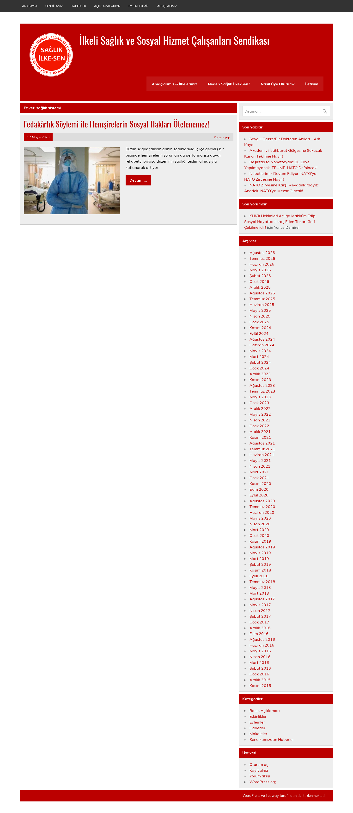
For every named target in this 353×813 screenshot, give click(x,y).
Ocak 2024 (259, 368)
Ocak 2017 (259, 622)
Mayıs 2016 (260, 650)
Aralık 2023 (260, 373)
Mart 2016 (259, 662)
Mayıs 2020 (260, 518)
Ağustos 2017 (262, 599)
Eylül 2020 (259, 495)
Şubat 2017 (260, 616)
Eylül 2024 (259, 333)
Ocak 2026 (259, 281)
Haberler (78, 6)
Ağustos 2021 (262, 443)
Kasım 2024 (260, 327)
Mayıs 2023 (260, 396)
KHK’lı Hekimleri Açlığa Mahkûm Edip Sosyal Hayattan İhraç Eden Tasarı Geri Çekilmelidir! (280, 221)
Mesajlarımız (167, 6)
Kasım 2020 (260, 483)
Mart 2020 (259, 529)
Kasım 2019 (260, 541)
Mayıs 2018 (260, 587)
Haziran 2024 (262, 345)
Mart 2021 (259, 472)
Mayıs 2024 (260, 350)
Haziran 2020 (262, 512)
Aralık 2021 (260, 431)
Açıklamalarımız (107, 6)
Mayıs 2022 (260, 414)
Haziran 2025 (262, 304)
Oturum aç (259, 764)
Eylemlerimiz (138, 6)
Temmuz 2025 (262, 298)
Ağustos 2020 (262, 500)
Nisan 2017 (260, 610)
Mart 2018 (259, 593)
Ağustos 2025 (262, 293)
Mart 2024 (259, 356)
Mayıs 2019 (260, 552)
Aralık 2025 (260, 287)
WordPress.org (263, 781)
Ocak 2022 (259, 425)
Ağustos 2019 (262, 547)
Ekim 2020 (259, 489)
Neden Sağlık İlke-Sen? (229, 84)
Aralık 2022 (260, 408)
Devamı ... (138, 180)
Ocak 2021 (259, 477)
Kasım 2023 (260, 379)
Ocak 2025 (259, 321)
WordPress (251, 796)
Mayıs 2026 (260, 269)
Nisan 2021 (260, 466)
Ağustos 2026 (262, 252)
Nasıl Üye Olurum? (277, 84)
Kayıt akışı (259, 770)
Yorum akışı (260, 776)
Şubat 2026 (260, 275)
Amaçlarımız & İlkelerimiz (174, 84)
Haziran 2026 (262, 264)
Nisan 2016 (260, 656)
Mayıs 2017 (260, 604)
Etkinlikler (258, 716)
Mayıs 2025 (260, 310)
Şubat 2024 (260, 362)
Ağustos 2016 (262, 639)
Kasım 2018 (260, 570)
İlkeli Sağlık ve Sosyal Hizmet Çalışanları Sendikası (174, 40)
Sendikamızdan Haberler (272, 739)
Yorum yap (222, 137)
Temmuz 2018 (262, 581)
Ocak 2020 (259, 535)
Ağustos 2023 (262, 385)
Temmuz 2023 (262, 391)
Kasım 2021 (260, 437)
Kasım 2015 (260, 685)
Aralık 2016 (260, 627)
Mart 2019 (259, 558)
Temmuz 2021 (262, 448)
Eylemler (257, 722)
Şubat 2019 (260, 564)
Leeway (272, 796)
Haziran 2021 (262, 454)
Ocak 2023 (259, 402)
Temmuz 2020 (262, 506)
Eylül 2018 (259, 575)
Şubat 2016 (260, 668)
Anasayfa (29, 6)
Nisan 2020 (260, 523)
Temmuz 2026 (262, 258)
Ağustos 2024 (262, 339)
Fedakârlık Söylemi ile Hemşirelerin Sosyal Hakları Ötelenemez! (118, 124)
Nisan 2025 (260, 316)
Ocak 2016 (259, 674)
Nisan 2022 (260, 420)
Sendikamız (54, 6)
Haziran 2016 (262, 645)
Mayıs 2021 (260, 460)
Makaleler (258, 733)
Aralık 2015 (260, 679)
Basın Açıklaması (265, 710)
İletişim (311, 84)
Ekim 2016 (259, 633)
